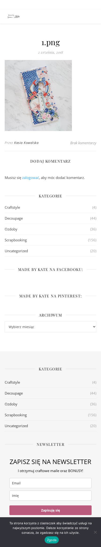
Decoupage (14, 218)
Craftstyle (12, 207)
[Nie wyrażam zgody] (95, 532)
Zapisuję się (50, 510)
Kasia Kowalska (26, 142)
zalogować (30, 177)
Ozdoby (11, 229)
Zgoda (51, 540)
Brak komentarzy (83, 142)
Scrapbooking (16, 240)
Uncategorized (16, 250)
